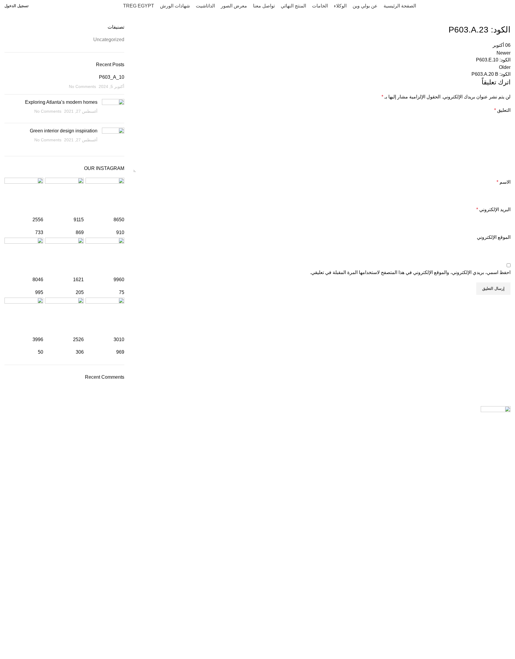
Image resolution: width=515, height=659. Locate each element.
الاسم (504, 182)
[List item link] (257, 496)
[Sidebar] (507, 651)
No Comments (82, 86)
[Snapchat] (454, 619)
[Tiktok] (438, 619)
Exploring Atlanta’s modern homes (61, 102)
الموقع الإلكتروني (494, 237)
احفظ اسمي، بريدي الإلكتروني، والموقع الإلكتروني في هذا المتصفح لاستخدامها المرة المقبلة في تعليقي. (410, 272)
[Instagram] (470, 619)
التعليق (502, 110)
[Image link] (496, 409)
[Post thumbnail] (113, 108)
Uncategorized (108, 39)
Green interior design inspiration (63, 130)
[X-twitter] (406, 619)
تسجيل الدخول (16, 6)
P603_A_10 (111, 77)
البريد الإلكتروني (493, 209)
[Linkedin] (422, 619)
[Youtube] (487, 619)
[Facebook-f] (503, 619)
